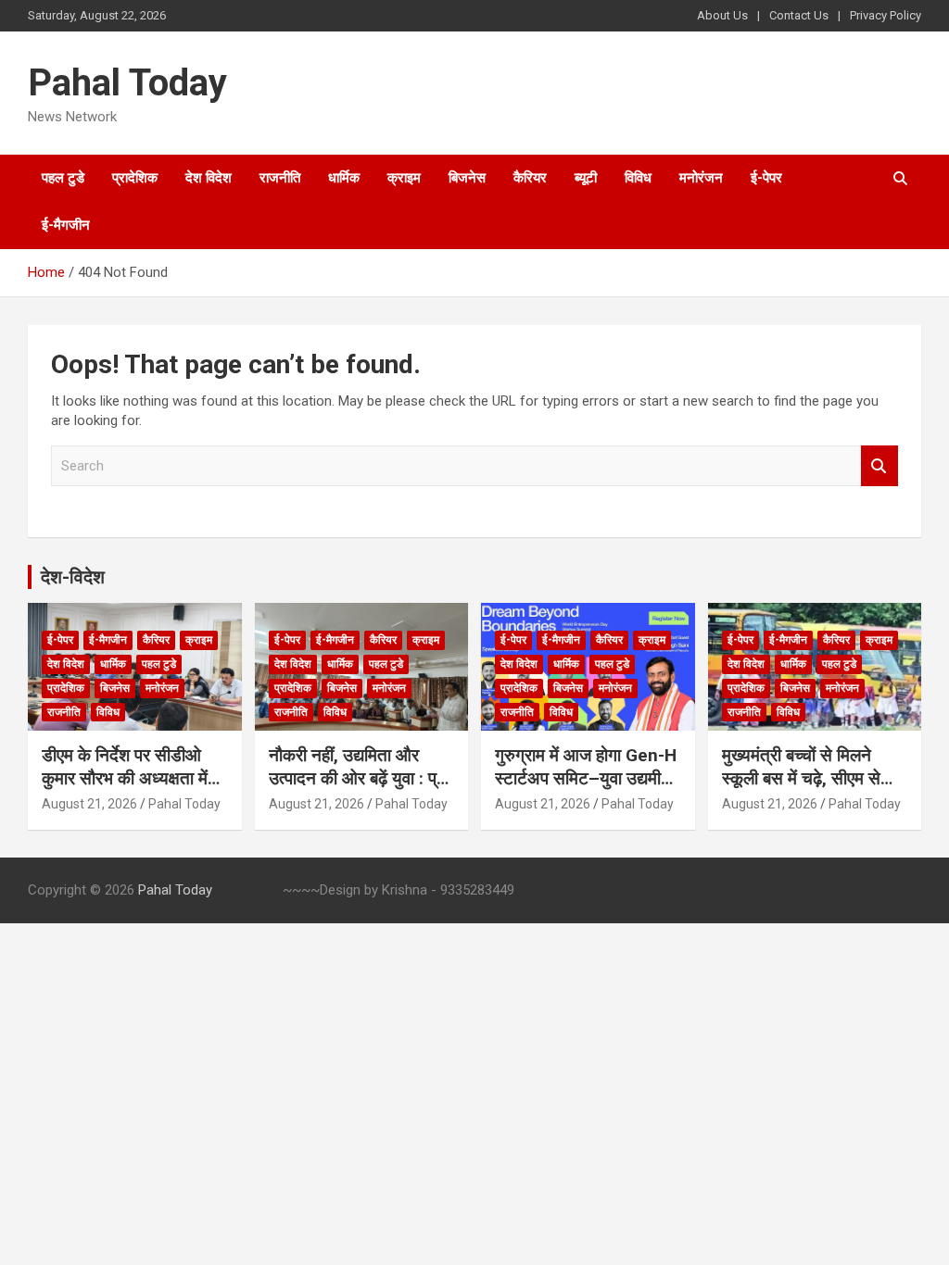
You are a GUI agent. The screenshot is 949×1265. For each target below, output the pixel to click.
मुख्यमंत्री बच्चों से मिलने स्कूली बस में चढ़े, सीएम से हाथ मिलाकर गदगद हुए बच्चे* (811, 778)
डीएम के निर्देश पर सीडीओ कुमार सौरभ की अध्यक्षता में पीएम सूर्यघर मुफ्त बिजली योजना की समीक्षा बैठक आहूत (131, 789)
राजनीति (279, 177)
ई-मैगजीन (66, 225)
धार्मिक (344, 177)
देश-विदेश (73, 577)
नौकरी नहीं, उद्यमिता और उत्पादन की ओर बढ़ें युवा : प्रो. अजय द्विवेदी (360, 778)
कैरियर (530, 177)
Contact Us (799, 15)
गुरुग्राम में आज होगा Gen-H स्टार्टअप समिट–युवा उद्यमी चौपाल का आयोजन (586, 778)
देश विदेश (208, 177)
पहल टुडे (63, 177)
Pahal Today (127, 83)
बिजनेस (467, 177)
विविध (638, 177)
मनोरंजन (701, 177)
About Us (722, 15)
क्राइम (404, 177)
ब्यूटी (586, 177)
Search (879, 466)
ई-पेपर (766, 177)
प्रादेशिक (135, 177)
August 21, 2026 (89, 803)
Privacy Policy (885, 15)
